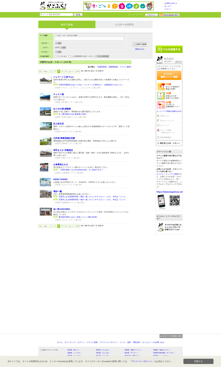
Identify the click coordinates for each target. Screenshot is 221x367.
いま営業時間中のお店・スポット (83, 56)
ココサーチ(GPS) (124, 24)
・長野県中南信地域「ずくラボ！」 (164, 353)
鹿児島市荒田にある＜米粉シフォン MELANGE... (78, 217)
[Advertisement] (144, 105)
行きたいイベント (167, 121)
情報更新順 (102, 67)
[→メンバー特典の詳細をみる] (169, 111)
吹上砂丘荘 (58, 123)
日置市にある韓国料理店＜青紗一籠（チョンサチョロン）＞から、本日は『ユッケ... (93, 197)
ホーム (169, 9)
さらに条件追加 (103, 56)
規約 (129, 342)
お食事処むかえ (60, 164)
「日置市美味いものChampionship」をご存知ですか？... (81, 170)
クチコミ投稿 (92, 342)
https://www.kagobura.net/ (170, 192)
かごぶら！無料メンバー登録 (169, 75)
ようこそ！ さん (136, 14)
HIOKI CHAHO (60, 179)
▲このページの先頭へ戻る (171, 336)
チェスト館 (58, 94)
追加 (59, 43)
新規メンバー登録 (169, 15)
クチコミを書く (169, 49)
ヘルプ (169, 6)
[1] (40, 71)
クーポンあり (62, 56)
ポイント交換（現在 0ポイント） (168, 131)
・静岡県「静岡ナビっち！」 (133, 350)
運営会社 (136, 342)
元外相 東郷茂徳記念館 (64, 138)
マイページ (164, 125)
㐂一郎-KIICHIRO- (62, 209)
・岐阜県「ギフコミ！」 (131, 353)
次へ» (71, 71)
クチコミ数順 (125, 67)
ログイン (151, 15)
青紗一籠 (57, 191)
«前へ (46, 71)
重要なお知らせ (172, 3)
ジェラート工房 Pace (63, 77)
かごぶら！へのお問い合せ (153, 342)
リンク (122, 342)
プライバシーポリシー (109, 342)
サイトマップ (69, 342)
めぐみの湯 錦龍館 (62, 108)
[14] (77, 71)
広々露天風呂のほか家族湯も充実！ (73, 114)
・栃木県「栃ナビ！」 (73, 350)
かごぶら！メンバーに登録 (167, 174)
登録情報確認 (165, 137)
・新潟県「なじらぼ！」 (103, 353)
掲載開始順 (113, 67)
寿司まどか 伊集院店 (63, 150)
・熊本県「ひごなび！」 (103, 350)
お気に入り (164, 116)
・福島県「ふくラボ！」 (74, 353)
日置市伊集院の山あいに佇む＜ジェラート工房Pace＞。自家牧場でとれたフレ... (91, 85)
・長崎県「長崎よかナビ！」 (161, 350)
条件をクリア (139, 49)
